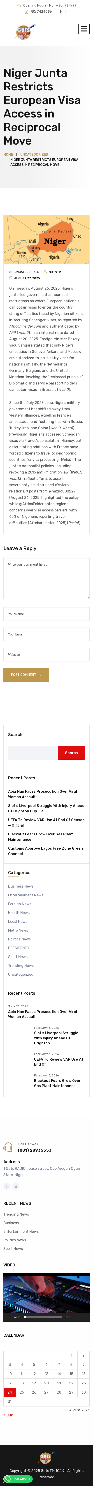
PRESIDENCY (19, 948)
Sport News (18, 957)
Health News (19, 913)
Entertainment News (25, 895)
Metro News (18, 930)
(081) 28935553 (34, 1150)
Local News (17, 921)
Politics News (19, 939)
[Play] (9, 1317)
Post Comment (24, 675)
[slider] (43, 1317)
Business (11, 1223)
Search (15, 734)
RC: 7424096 (41, 12)
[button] (46, 1298)
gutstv (55, 272)
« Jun (8, 1415)
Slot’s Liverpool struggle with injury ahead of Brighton (56, 1038)
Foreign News (19, 904)
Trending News (21, 965)
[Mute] (76, 1317)
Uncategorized (27, 272)
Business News (21, 886)
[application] (46, 1297)
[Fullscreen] (83, 1317)
